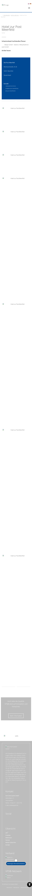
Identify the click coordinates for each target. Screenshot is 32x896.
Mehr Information (16, 716)
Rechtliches (16, 887)
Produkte (7, 835)
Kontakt (7, 845)
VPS (6, 833)
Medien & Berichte (10, 842)
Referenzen (8, 837)
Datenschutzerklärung (26, 887)
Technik (7, 840)
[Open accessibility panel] (29, 884)
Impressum (9, 887)
